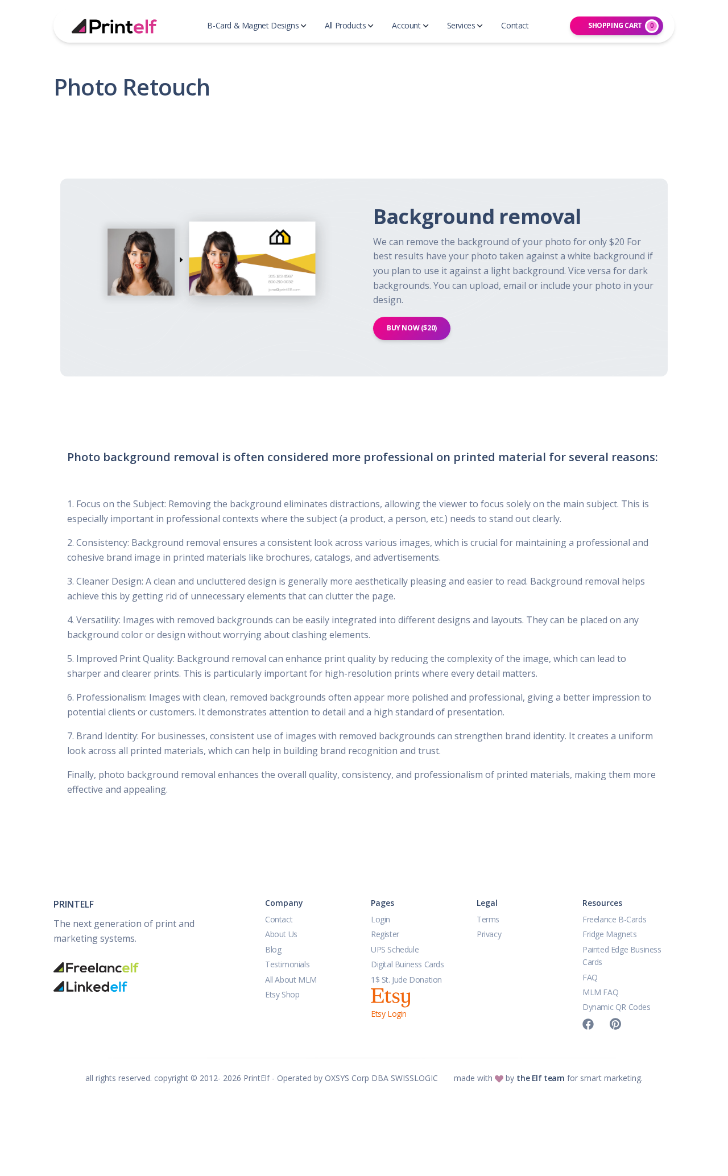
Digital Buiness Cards (407, 964)
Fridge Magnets (609, 934)
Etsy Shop (282, 994)
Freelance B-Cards (614, 919)
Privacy (489, 934)
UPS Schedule (395, 949)
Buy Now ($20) (412, 328)
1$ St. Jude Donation (406, 979)
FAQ (590, 977)
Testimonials (287, 964)
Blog (273, 949)
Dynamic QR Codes (616, 1006)
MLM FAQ (600, 992)
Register (385, 934)
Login (380, 919)
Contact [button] (514, 25)
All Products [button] (345, 25)
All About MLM (291, 979)
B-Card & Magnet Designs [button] (253, 25)
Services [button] (461, 25)
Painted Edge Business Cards (621, 955)
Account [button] (406, 25)
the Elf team (540, 1078)
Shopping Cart (620, 25)
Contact (278, 919)
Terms (488, 919)
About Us (281, 934)
